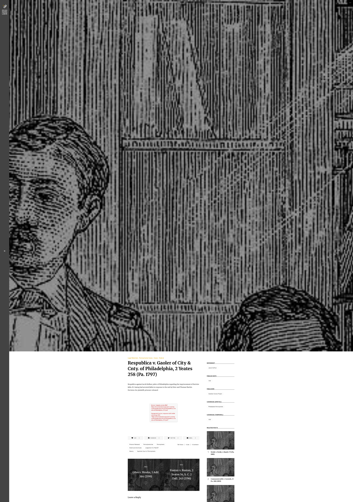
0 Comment (195, 444)
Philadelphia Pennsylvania (215, 406)
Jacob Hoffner (212, 368)
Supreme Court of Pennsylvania (146, 451)
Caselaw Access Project (215, 393)
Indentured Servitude (135, 448)
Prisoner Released (134, 444)
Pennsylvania (160, 444)
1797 (209, 381)
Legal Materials (133, 358)
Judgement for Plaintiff (151, 448)
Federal (161, 358)
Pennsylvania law (148, 444)
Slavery (131, 451)
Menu (4, 251)
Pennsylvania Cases (146, 358)
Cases (156, 358)
